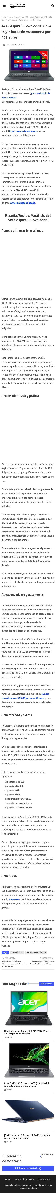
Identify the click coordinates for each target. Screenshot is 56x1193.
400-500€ (14, 899)
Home (8, 1179)
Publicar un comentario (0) (28, 1168)
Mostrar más (46, 984)
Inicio (4, 17)
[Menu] (4, 6)
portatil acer (17, 952)
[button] (53, 6)
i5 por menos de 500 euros (23, 131)
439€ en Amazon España (22, 203)
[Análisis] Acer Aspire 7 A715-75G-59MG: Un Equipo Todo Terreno (27, 1032)
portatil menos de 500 (18, 17)
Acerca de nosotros (24, 1179)
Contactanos (44, 1179)
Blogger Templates (23, 1185)
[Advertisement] (28, 263)
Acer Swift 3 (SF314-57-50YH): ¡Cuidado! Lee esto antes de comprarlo (26, 1084)
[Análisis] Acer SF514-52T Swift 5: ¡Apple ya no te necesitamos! (27, 1136)
